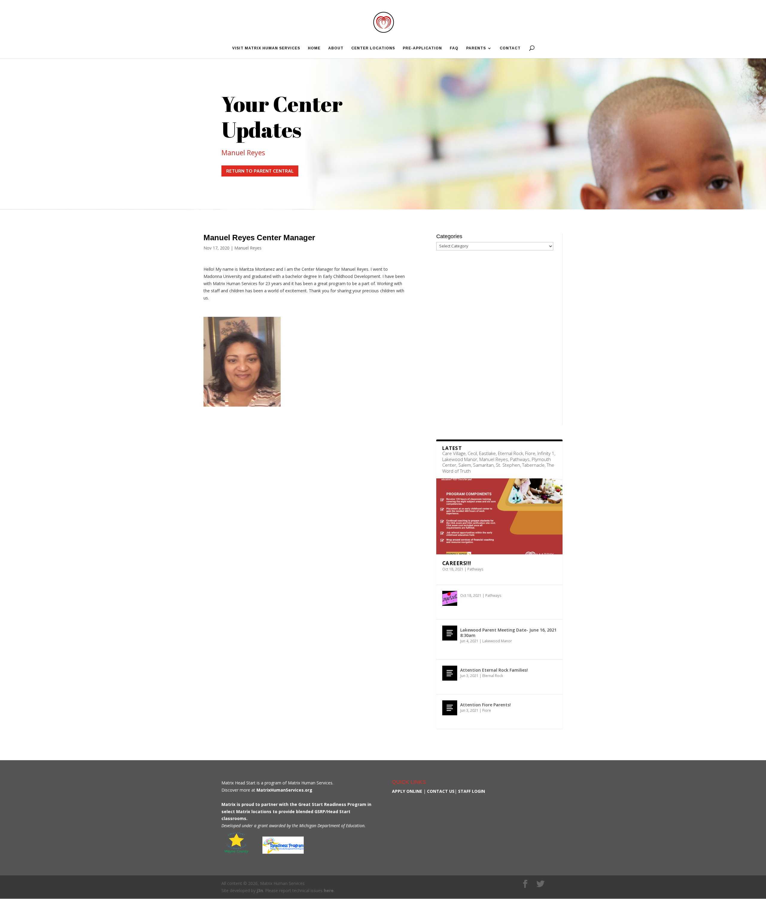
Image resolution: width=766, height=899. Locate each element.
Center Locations (373, 48)
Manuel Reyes (243, 152)
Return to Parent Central (260, 171)
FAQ (454, 48)
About (336, 48)
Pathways (475, 569)
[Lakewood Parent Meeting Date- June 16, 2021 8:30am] (449, 633)
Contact (510, 48)
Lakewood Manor (497, 641)
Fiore (486, 710)
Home (314, 48)
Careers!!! (456, 563)
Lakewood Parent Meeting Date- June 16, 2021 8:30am (508, 632)
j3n (260, 890)
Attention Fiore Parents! (485, 705)
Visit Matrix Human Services (266, 48)
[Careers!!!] (499, 516)
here (329, 890)
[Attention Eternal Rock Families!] (449, 673)
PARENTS (476, 48)
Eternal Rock (492, 675)
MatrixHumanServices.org (284, 790)
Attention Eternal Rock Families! (494, 670)
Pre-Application (422, 48)
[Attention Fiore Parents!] (449, 707)
